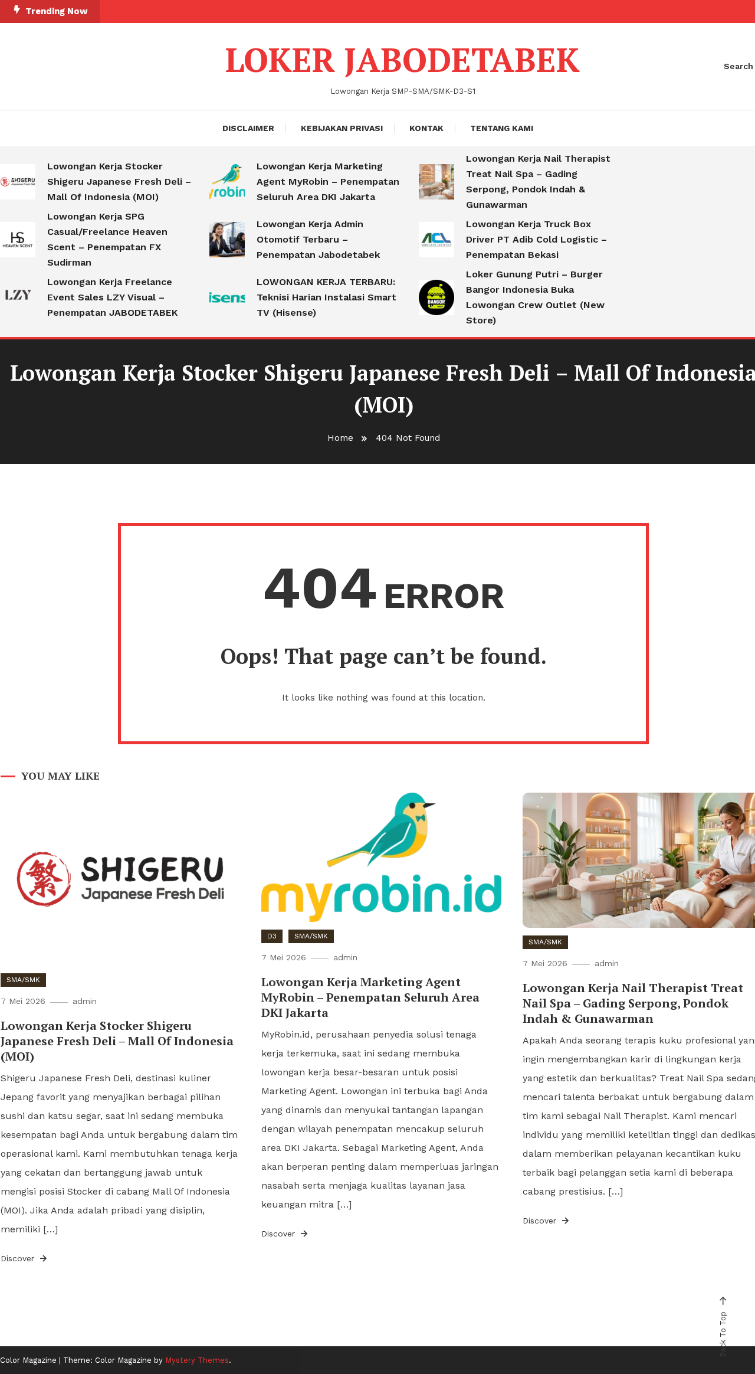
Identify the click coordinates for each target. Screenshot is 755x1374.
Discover (19, 1258)
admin (85, 1001)
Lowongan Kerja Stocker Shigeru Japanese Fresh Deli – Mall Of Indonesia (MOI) (119, 181)
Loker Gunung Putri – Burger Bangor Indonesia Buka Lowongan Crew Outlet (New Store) (535, 297)
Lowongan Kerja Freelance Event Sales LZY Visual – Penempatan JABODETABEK (112, 297)
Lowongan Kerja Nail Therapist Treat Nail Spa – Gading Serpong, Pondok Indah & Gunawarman (538, 181)
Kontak (426, 128)
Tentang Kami (501, 128)
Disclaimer (248, 128)
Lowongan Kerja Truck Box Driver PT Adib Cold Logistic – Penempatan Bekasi (536, 239)
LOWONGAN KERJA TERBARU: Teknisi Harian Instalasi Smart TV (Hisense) (326, 297)
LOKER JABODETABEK (402, 59)
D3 (272, 936)
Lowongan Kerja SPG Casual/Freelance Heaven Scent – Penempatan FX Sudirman (107, 239)
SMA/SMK (23, 980)
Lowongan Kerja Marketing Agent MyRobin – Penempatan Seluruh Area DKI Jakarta (328, 181)
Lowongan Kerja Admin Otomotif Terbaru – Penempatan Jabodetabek (318, 239)
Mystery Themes (197, 1360)
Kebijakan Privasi (342, 128)
